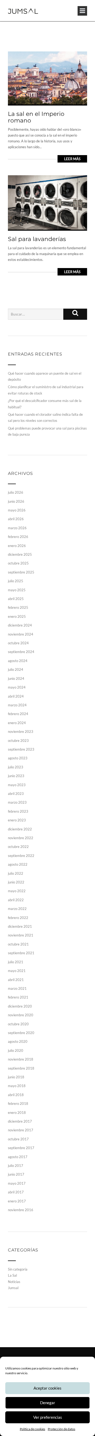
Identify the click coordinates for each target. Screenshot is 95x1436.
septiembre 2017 (21, 1148)
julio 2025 (15, 581)
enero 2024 (17, 723)
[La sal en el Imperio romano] (47, 78)
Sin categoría (17, 1269)
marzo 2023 (17, 802)
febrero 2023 (18, 811)
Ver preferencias (47, 1417)
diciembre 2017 (20, 1121)
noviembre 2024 (20, 634)
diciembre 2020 (20, 1006)
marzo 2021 (17, 988)
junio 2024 (16, 678)
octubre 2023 (18, 740)
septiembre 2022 (21, 855)
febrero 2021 (18, 997)
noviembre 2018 (20, 1059)
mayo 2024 (17, 687)
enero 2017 (17, 1201)
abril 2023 (16, 793)
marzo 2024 (17, 705)
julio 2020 (15, 1050)
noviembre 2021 (20, 935)
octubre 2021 (18, 944)
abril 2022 (16, 900)
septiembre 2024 (21, 652)
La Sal (12, 1275)
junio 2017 (16, 1174)
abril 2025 (16, 599)
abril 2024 (16, 696)
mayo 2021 (17, 971)
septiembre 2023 (21, 749)
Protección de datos (61, 1429)
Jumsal (13, 1288)
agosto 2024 (17, 661)
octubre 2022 (18, 846)
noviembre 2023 (20, 731)
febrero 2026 (18, 537)
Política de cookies (32, 1429)
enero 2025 (17, 616)
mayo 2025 (17, 590)
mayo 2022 (17, 891)
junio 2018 (16, 1077)
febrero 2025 (18, 607)
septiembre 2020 (21, 1033)
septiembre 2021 (21, 953)
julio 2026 (15, 492)
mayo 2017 (17, 1183)
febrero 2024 (18, 714)
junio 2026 (16, 501)
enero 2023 (17, 820)
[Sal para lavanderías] (47, 202)
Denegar (47, 1402)
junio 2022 (16, 882)
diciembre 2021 (20, 926)
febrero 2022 (18, 918)
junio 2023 (16, 776)
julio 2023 (15, 767)
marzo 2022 (17, 909)
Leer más (72, 159)
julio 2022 (15, 873)
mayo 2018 (17, 1086)
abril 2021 (16, 980)
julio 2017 (15, 1165)
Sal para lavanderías (37, 239)
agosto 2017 (17, 1157)
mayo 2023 (17, 785)
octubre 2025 (18, 563)
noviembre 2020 (20, 1015)
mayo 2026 (17, 510)
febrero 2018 (18, 1103)
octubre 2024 (18, 643)
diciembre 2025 (20, 554)
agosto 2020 (17, 1041)
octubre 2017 (18, 1139)
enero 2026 (17, 546)
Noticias (14, 1282)
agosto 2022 (17, 864)
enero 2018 (17, 1112)
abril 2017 (16, 1192)
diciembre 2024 (20, 625)
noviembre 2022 (20, 838)
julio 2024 (15, 669)
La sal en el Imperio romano (36, 117)
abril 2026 (16, 519)
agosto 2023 (17, 758)
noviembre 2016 (20, 1210)
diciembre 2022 (20, 829)
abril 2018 (16, 1095)
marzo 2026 (17, 528)
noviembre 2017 (20, 1130)
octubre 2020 (18, 1024)
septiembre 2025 (21, 572)
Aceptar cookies (47, 1388)
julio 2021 (15, 962)
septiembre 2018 (21, 1068)
